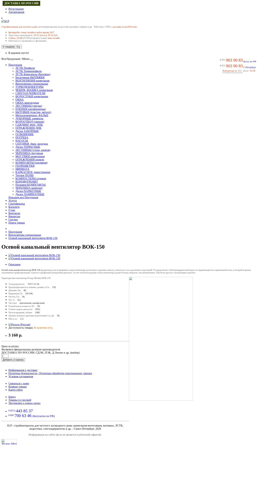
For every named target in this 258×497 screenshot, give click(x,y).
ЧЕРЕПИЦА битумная (29, 153)
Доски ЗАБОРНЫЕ (27, 131)
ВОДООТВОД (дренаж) (29, 121)
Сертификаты (16, 203)
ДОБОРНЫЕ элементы (29, 118)
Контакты (14, 213)
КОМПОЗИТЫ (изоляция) (31, 162)
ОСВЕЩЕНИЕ (24, 134)
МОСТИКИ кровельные (30, 156)
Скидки (13, 219)
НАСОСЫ (21, 140)
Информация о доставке (22, 370)
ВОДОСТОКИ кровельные (31, 96)
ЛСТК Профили (25, 67)
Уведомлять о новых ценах (24, 403)
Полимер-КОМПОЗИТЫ (30, 184)
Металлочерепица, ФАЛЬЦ (31, 115)
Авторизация (16, 12)
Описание (14, 264)
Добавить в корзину (13, 359)
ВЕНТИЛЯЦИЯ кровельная (32, 80)
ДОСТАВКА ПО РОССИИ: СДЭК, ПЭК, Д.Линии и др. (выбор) (40, 352)
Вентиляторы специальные (31, 83)
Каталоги (14, 206)
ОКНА (19, 99)
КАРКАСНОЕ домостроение (32, 172)
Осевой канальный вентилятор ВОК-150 (32, 238)
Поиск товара (16, 222)
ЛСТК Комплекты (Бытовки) (32, 74)
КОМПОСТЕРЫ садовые (30, 178)
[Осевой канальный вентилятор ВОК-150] (34, 255)
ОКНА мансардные (27, 102)
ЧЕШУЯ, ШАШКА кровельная (34, 90)
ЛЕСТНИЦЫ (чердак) (28, 105)
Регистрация (16, 8)
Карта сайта (15, 389)
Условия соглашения (20, 376)
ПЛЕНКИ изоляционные (30, 109)
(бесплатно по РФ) (31, 416)
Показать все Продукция (23, 197)
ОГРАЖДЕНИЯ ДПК (28, 127)
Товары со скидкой (19, 399)
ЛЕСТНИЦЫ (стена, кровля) (32, 150)
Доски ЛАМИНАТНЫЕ (29, 194)
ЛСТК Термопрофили (28, 71)
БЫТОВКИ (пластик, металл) (33, 112)
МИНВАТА (22, 168)
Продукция (15, 64)
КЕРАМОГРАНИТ (26, 181)
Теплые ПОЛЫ (24, 175)
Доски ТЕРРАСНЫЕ (27, 146)
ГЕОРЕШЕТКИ (25, 165)
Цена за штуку (10, 346)
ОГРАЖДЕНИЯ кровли (29, 159)
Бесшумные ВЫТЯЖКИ (30, 77)
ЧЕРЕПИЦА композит (29, 187)
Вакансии (14, 216)
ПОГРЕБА (21, 137)
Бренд (12, 396)
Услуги (12, 200)
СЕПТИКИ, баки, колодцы (31, 143)
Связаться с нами (18, 383)
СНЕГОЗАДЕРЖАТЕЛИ (30, 93)
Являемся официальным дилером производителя (30, 349)
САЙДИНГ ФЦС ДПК (29, 124)
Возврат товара (17, 386)
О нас (11, 210)
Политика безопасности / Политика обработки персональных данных (50, 373)
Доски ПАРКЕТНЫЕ (28, 191)
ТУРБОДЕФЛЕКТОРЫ (29, 86)
